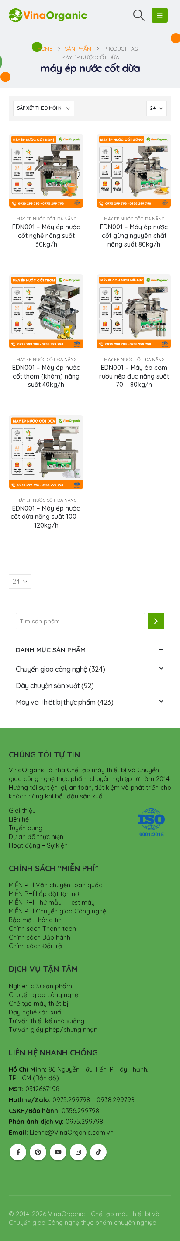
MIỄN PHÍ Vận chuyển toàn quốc (55, 885)
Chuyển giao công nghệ (51, 669)
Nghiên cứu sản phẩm (40, 986)
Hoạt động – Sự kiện (38, 845)
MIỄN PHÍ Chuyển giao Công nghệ (57, 911)
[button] (139, 15)
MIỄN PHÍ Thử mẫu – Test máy (52, 902)
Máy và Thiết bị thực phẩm (56, 702)
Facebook (18, 1152)
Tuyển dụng (25, 828)
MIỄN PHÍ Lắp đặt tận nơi (44, 894)
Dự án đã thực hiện (36, 837)
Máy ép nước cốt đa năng (46, 219)
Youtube (58, 1152)
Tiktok (98, 1152)
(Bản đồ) (46, 1078)
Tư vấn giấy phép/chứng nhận (53, 1030)
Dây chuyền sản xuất (48, 685)
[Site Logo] (48, 15)
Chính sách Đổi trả (35, 946)
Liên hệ (19, 819)
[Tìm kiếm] (156, 621)
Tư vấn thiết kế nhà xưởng (46, 1021)
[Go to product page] (46, 171)
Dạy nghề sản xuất (36, 1012)
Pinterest (38, 1152)
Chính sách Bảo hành (39, 937)
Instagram (78, 1152)
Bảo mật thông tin (35, 920)
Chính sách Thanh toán (42, 929)
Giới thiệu (22, 811)
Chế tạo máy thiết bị (38, 1004)
